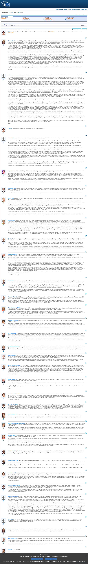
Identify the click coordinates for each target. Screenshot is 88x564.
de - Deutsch (61, 9)
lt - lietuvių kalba (73, 9)
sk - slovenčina (82, 9)
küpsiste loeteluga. (82, 561)
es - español (57, 9)
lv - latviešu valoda (72, 9)
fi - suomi (85, 9)
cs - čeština (59, 9)
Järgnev (15, 12)
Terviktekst (21, 12)
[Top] (86, 38)
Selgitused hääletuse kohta (49, 20)
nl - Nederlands (77, 9)
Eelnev (11, 12)
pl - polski (78, 9)
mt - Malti (76, 9)
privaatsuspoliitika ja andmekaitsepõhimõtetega (52, 561)
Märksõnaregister (5, 12)
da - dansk (60, 9)
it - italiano (70, 9)
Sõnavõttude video (77, 29)
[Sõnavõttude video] (3, 45)
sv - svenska (86, 9)
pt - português (79, 9)
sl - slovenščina (83, 9)
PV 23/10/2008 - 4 (26, 18)
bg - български (56, 9)
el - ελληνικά (64, 9)
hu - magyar (74, 9)
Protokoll (85, 29)
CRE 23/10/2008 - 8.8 (48, 19)
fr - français (66, 9)
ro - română (81, 9)
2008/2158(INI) (7, 14)
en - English (65, 9)
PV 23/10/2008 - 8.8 (48, 18)
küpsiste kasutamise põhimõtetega (70, 561)
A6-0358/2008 (3, 18)
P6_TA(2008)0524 (69, 18)
